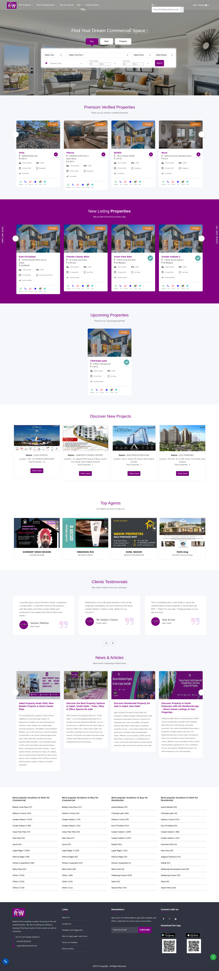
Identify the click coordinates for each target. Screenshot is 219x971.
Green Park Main (123, 256)
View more (37, 471)
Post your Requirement (45, 5)
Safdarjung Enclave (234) (121, 875)
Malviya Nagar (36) (119, 857)
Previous (16, 134)
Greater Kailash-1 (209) (121, 832)
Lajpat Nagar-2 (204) (21, 851)
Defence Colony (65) (70, 813)
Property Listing (92, 5)
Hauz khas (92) (19, 838)
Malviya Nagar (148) (21, 857)
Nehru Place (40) (69, 869)
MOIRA (118, 152)
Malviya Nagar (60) (70, 857)
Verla (21, 152)
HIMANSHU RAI (85, 552)
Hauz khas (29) (167, 851)
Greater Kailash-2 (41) (71, 826)
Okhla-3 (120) (18, 888)
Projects (123, 41)
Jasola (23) (66, 844)
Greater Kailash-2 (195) (121, 838)
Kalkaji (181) (116, 844)
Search (159, 63)
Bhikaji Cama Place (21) (71, 807)
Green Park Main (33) (71, 832)
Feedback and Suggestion (72, 930)
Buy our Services (66, 5)
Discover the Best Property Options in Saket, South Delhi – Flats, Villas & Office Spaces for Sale (85, 706)
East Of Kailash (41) (169, 826)
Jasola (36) (17, 844)
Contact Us (66, 924)
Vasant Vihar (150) (168, 888)
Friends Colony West (77, 256)
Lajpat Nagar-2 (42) (119, 851)
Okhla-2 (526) (18, 882)
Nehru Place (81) (19, 869)
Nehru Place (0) (117, 869)
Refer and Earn (2, 235)
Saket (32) (115, 882)
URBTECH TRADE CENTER (89, 455)
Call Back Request (217, 235)
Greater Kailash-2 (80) (22, 826)
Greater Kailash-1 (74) (71, 820)
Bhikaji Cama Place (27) (22, 807)
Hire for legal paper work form (74, 936)
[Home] (11, 5)
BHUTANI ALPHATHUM (138, 455)
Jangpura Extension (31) (171, 857)
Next (201, 134)
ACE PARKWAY (186, 455)
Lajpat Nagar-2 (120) (70, 851)
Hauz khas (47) (68, 838)
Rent (107, 41)
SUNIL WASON (134, 552)
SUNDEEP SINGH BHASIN (37, 552)
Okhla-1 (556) (18, 875)
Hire (78, 5)
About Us (66, 918)
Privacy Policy (68, 949)
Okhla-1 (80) (67, 875)
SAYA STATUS (41, 455)
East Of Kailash (27, 256)
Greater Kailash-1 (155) (22, 820)
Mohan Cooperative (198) (23, 863)
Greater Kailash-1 (170, 256)
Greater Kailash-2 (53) (170, 838)
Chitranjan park (98, 361)
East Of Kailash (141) (120, 826)
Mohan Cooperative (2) (121, 863)
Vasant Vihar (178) (118, 888)
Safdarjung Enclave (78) (170, 875)
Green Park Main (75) (21, 832)
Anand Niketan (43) (169, 807)
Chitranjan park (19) (169, 813)
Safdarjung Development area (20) (175, 869)
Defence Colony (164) (22, 813)
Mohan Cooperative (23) (72, 863)
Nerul (164, 152)
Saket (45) (165, 882)
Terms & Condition (70, 942)
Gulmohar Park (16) (169, 844)
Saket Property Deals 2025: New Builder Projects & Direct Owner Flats (36, 706)
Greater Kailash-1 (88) (170, 832)
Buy (92, 41)
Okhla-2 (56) (67, 882)
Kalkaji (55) (165, 863)
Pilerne (70, 152)
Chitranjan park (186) (120, 813)
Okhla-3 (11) (67, 888)
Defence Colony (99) (120, 820)
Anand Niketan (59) (119, 807)
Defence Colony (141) (170, 820)
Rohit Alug (182, 552)
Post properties (25, 5)
